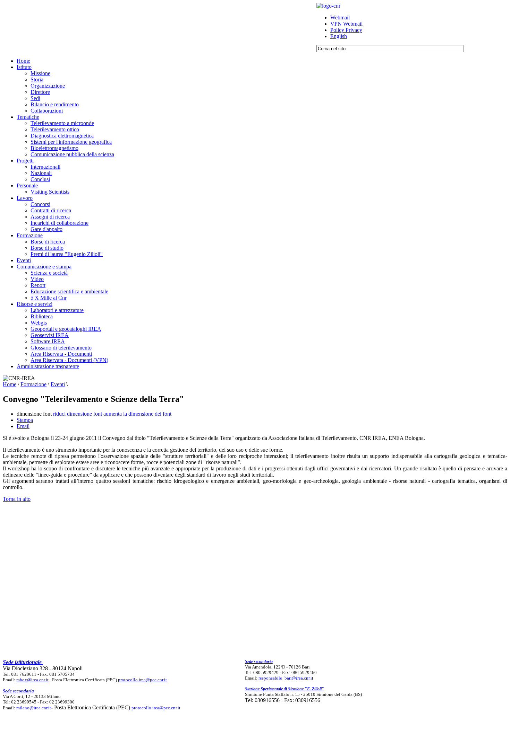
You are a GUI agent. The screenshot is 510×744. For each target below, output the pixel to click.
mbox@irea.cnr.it (32, 679)
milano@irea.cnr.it (33, 707)
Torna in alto (17, 499)
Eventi (58, 384)
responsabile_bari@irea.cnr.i (285, 678)
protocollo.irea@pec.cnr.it (142, 679)
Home (9, 384)
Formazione (33, 384)
